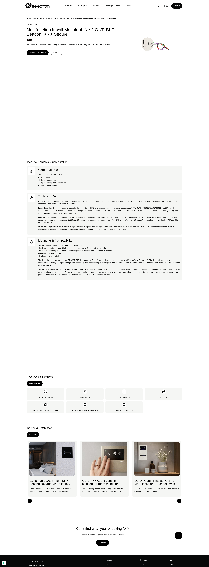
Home (29, 18)
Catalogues (111, 565)
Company (144, 560)
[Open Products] (69, 5)
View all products (38, 18)
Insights (110, 560)
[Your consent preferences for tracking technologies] (4, 563)
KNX (29, 40)
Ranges (172, 560)
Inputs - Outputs (59, 18)
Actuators (49, 18)
